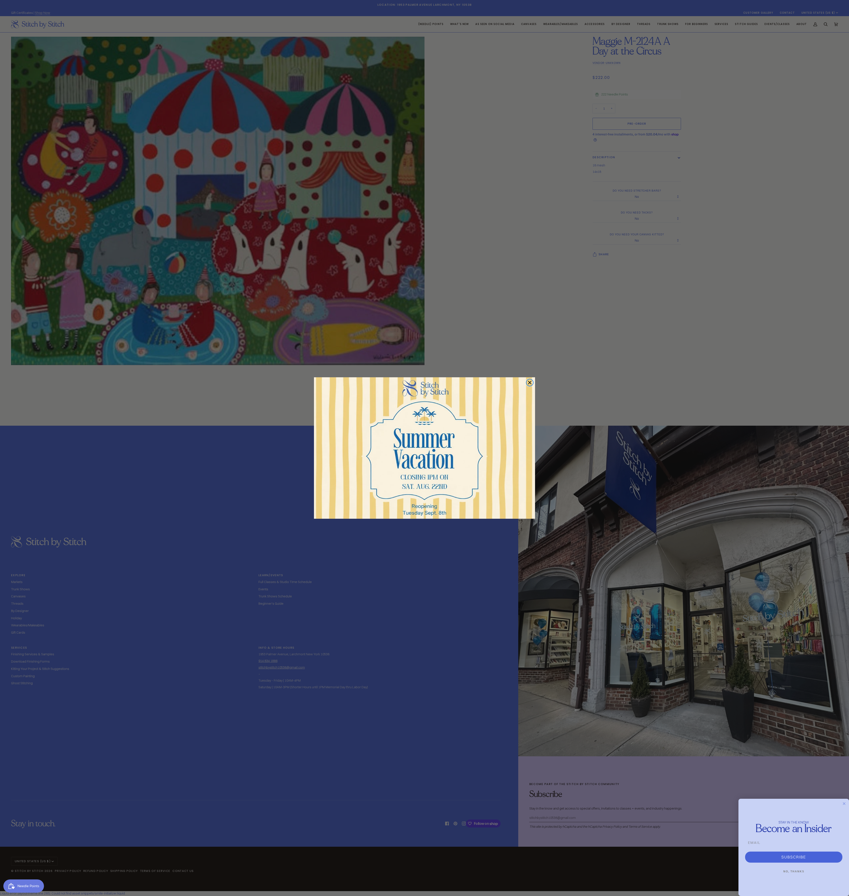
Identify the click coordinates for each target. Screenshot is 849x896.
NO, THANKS (793, 871)
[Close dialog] (529, 382)
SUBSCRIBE (793, 857)
